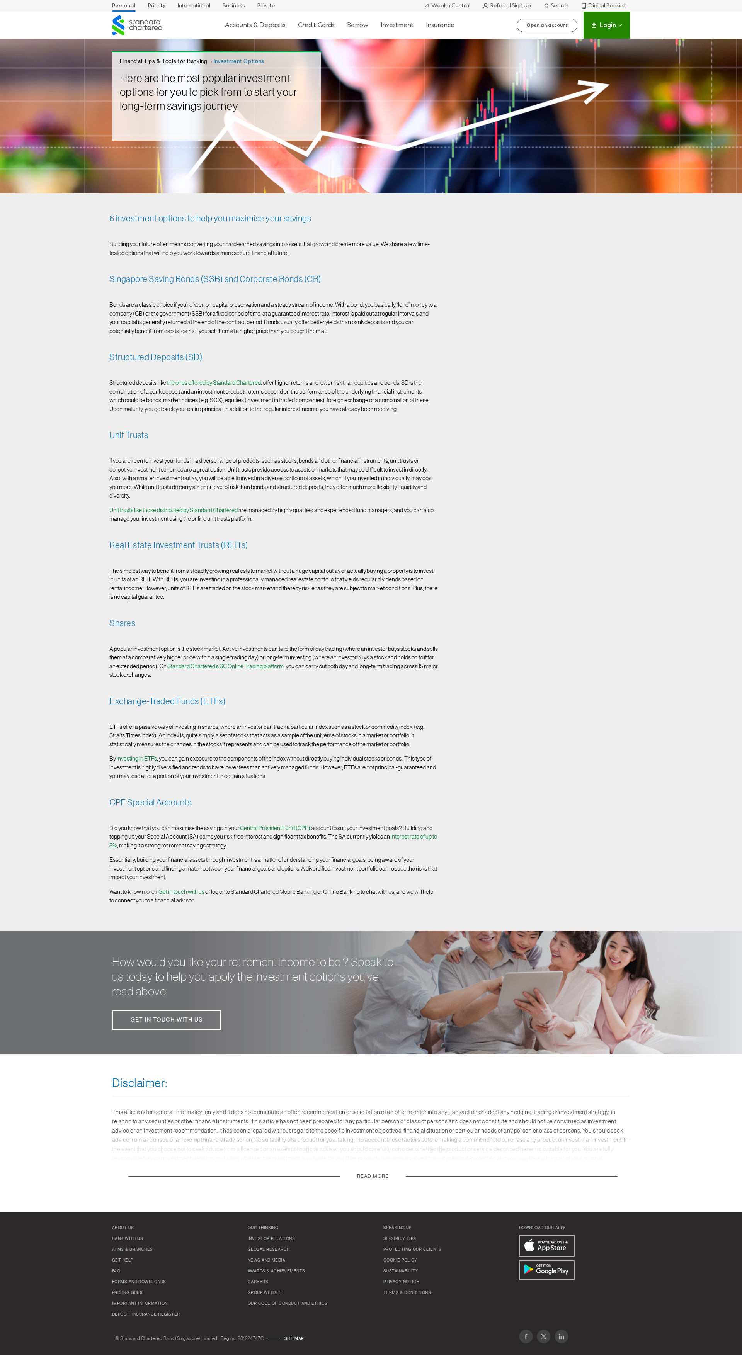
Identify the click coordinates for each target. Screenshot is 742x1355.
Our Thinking (263, 1228)
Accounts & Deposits (255, 25)
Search (559, 5)
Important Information (139, 1304)
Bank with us (127, 1239)
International (194, 5)
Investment (397, 25)
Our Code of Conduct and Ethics (288, 1304)
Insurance (440, 25)
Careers (258, 1282)
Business (234, 5)
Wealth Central (450, 5)
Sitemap (294, 1339)
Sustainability (400, 1271)
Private (266, 5)
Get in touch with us (181, 892)
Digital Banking (608, 5)
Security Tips (399, 1239)
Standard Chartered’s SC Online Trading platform (225, 666)
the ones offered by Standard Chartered (214, 383)
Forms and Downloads (139, 1282)
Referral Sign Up (510, 5)
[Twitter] (544, 1336)
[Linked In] (561, 1336)
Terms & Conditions (407, 1293)
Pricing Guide (128, 1293)
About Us (123, 1228)
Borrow (357, 25)
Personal (124, 5)
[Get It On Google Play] (547, 1270)
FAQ (116, 1271)
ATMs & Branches (132, 1249)
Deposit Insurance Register (146, 1314)
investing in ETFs (137, 759)
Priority (156, 5)
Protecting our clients (412, 1249)
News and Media (266, 1260)
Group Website (266, 1293)
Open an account (547, 25)
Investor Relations (271, 1239)
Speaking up (397, 1228)
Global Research (269, 1249)
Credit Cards (316, 25)
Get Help (122, 1260)
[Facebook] (526, 1336)
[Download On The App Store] (547, 1246)
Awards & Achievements (276, 1271)
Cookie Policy (400, 1260)
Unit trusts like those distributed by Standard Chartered (173, 510)
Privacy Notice (401, 1282)
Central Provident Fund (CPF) (275, 828)
